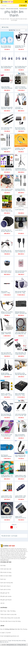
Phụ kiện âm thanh (23, 8)
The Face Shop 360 (16, 640)
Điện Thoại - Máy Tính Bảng (7, 611)
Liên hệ (2, 603)
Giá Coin (6, 642)
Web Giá (2, 642)
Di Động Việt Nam (21, 644)
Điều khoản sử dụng (5, 572)
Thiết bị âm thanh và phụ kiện (12, 8)
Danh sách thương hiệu (6, 582)
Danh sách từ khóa (5, 589)
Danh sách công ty (5, 586)
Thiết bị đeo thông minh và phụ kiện (10, 618)
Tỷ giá (9, 640)
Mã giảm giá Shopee (5, 599)
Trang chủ (2, 8)
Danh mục (3, 579)
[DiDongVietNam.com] (9, 1)
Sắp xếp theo (12, 30)
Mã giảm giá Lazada (5, 596)
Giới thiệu (3, 565)
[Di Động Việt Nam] (7, 545)
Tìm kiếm (22, 5)
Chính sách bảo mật (5, 569)
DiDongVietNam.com (11, 644)
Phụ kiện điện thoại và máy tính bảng (10, 621)
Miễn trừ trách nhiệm (6, 575)
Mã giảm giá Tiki (4, 593)
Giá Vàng (23, 640)
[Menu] (26, 2)
